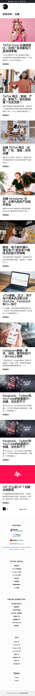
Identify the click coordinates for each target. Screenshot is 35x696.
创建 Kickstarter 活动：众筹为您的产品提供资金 (17, 201)
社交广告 (16, 642)
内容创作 (16, 578)
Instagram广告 (16, 648)
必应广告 (16, 660)
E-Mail (16, 677)
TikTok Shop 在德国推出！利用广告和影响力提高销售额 (17, 48)
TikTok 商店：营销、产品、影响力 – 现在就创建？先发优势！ (17, 99)
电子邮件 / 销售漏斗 (16, 613)
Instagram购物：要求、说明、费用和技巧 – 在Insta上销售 (17, 353)
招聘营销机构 (16, 584)
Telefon (16, 680)
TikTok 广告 (16, 645)
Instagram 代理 (16, 572)
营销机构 (12, 1)
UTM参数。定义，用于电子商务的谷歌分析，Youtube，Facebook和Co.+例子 (17, 300)
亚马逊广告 (16, 664)
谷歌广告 (16, 654)
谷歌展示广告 (16, 657)
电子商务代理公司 (16, 603)
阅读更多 (6, 64)
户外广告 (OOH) (16, 622)
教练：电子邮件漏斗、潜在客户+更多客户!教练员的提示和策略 (17, 250)
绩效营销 (16, 607)
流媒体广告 (16, 616)
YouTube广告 (17, 651)
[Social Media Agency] (10, 7)
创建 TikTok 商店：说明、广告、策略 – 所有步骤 (17, 150)
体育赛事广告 (16, 619)
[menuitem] (11, 1)
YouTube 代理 (16, 575)
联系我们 (23, 1)
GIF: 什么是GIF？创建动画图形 (16, 488)
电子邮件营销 (16, 610)
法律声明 (22, 693)
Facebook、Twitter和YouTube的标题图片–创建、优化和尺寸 (17, 398)
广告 (18, 1)
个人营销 (16, 587)
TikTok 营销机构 (16, 569)
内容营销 (16, 581)
